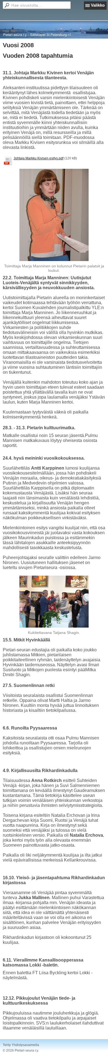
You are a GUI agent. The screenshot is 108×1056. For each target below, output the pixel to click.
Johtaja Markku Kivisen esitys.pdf (38, 158)
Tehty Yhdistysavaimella (21, 1045)
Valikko (98, 5)
